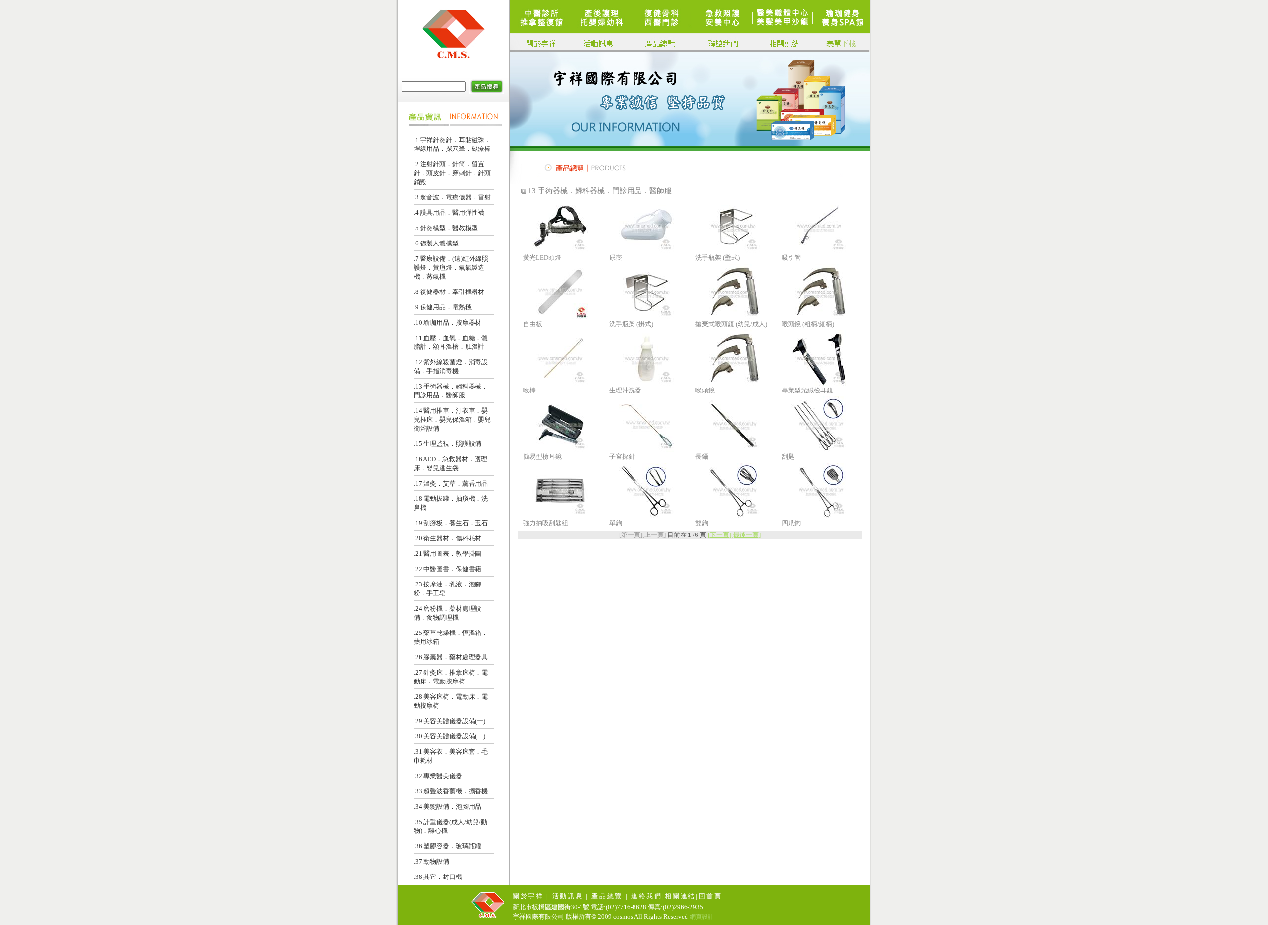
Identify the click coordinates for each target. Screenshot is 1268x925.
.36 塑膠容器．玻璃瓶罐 (447, 846)
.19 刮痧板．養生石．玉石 (451, 523)
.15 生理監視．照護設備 (447, 443)
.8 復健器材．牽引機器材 (449, 291)
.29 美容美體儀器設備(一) (449, 721)
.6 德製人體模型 (436, 243)
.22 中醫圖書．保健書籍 (447, 569)
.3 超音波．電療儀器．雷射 (452, 197)
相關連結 (680, 896)
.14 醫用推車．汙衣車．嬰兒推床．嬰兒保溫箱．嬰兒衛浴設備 (452, 419)
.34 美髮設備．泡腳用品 (447, 806)
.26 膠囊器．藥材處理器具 (451, 657)
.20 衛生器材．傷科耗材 (447, 538)
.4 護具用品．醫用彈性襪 (449, 212)
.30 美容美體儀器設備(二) (449, 736)
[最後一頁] (746, 534)
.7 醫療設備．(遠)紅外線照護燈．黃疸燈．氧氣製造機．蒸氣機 (451, 267)
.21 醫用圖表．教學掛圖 (447, 553)
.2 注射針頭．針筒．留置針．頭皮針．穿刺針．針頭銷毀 (452, 173)
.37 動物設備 (431, 861)
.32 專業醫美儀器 (438, 775)
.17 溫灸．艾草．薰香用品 (451, 483)
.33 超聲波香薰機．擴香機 (451, 791)
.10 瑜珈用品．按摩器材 (447, 322)
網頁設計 (702, 916)
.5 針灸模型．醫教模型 (446, 228)
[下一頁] (719, 534)
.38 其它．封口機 (438, 876)
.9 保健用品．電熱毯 (443, 307)
